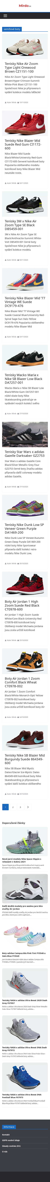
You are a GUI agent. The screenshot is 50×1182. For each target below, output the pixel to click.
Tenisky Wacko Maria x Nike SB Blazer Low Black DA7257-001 (23, 379)
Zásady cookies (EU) (11, 1146)
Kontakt (6, 1134)
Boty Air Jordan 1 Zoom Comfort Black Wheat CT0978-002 (22, 682)
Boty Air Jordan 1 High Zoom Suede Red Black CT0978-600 (22, 605)
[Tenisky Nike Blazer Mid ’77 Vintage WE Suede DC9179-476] (25, 281)
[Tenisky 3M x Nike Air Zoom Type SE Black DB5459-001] (25, 204)
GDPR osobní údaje (11, 1140)
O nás (4, 1151)
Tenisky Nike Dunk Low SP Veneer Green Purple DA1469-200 (24, 528)
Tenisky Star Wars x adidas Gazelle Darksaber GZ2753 (25, 453)
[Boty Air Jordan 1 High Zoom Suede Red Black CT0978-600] (25, 584)
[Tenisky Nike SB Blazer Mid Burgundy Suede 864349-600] (25, 738)
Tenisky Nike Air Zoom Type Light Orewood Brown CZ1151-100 (21, 67)
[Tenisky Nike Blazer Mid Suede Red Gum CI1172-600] (25, 123)
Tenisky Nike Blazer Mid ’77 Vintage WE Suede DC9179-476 (25, 302)
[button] (5, 16)
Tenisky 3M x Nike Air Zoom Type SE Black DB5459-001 (21, 225)
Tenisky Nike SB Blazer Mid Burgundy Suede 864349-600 (25, 759)
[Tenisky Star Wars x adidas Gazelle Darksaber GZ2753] (25, 434)
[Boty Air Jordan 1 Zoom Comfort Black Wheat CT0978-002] (25, 661)
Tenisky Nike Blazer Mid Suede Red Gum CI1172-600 (23, 144)
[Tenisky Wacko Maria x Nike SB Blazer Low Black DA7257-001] (25, 357)
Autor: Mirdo (11, 102)
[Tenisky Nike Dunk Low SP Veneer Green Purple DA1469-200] (25, 507)
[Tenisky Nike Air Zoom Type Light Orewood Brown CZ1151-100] (25, 46)
